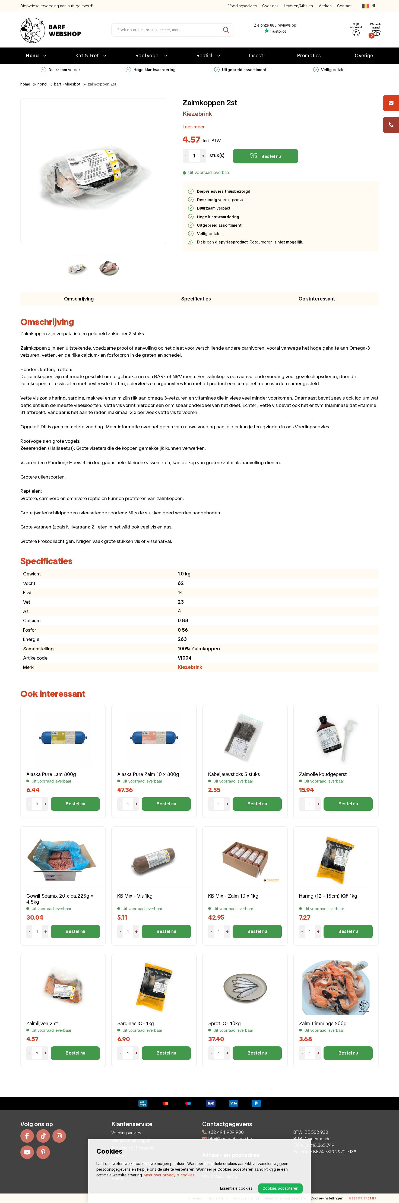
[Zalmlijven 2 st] (63, 987)
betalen (244, 69)
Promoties (309, 55)
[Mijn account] (356, 33)
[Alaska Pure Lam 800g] (63, 738)
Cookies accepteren (280, 1188)
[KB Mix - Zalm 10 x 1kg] (245, 859)
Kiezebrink (197, 114)
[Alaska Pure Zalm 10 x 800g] (154, 738)
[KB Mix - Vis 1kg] (154, 859)
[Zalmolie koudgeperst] (336, 738)
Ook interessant (317, 299)
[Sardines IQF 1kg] (154, 987)
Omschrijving (79, 299)
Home (25, 84)
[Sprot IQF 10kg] (245, 987)
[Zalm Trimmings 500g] (336, 987)
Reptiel (205, 55)
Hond (32, 55)
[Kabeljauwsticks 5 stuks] (245, 738)
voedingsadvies (222, 199)
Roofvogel (147, 55)
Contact (344, 6)
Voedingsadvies (242, 6)
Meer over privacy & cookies (169, 1175)
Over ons (270, 6)
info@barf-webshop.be (230, 1139)
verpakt (214, 208)
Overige (364, 55)
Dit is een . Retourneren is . (250, 242)
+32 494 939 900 (226, 1132)
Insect (256, 55)
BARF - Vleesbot (67, 84)
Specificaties (196, 299)
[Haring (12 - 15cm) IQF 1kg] (336, 859)
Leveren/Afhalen (298, 6)
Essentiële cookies (236, 1188)
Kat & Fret (87, 55)
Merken (325, 6)
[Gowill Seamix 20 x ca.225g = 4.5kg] (63, 859)
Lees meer (194, 127)
